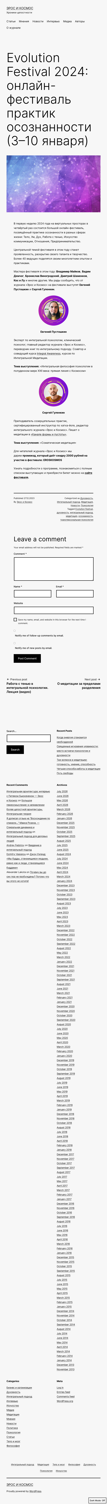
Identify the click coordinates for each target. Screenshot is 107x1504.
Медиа (67, 21)
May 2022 (62, 952)
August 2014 (64, 1329)
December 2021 (65, 966)
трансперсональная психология (76, 519)
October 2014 (64, 1320)
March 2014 (63, 1351)
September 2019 (66, 1073)
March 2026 (63, 809)
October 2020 (64, 1015)
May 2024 (62, 867)
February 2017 (64, 1194)
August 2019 (63, 1078)
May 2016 (62, 1235)
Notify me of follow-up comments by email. (39, 635)
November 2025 (66, 827)
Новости (37, 21)
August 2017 (63, 1172)
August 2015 (63, 1275)
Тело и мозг (13, 1441)
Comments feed (66, 1396)
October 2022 (64, 939)
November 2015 (65, 1261)
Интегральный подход (68, 502)
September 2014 (66, 1324)
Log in (60, 1387)
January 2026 (64, 818)
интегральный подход (81, 512)
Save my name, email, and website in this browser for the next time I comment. (52, 621)
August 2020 (64, 1024)
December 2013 (65, 1364)
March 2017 (63, 1190)
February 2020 (65, 1051)
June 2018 (62, 1136)
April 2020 (62, 1042)
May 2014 (62, 1342)
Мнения (24, 21)
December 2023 (66, 885)
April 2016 (62, 1239)
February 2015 (65, 1302)
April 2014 (62, 1347)
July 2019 (62, 1082)
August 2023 (64, 903)
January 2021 (64, 1002)
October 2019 (64, 1069)
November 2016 (65, 1208)
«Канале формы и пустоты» (48, 434)
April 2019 (62, 1096)
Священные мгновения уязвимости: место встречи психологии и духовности (77, 751)
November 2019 (65, 1064)
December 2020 (66, 1006)
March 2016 (63, 1243)
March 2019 (63, 1100)
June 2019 (62, 1087)
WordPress (35, 1491)
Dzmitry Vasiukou (16, 854)
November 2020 (66, 1011)
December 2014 (65, 1311)
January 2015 (64, 1306)
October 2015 (64, 1266)
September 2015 (66, 1270)
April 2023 (62, 921)
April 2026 (62, 804)
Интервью (53, 21)
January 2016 (64, 1252)
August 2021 (63, 984)
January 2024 (64, 881)
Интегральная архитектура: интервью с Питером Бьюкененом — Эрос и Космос (28, 796)
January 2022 (64, 961)
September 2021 (66, 979)
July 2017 (62, 1176)
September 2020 (66, 1020)
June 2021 (62, 988)
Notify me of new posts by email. (33, 648)
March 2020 (63, 1046)
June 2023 (63, 912)
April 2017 (62, 1185)
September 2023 (66, 899)
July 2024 (62, 858)
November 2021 (65, 970)
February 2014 (65, 1355)
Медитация (87, 502)
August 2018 (63, 1127)
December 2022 (66, 930)
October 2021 (64, 975)
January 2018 (64, 1149)
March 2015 (63, 1297)
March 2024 (63, 876)
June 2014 (62, 1338)
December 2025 (66, 822)
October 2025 (64, 831)
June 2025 (63, 849)
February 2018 (65, 1145)
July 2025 (62, 845)
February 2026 (65, 813)
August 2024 (64, 854)
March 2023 (63, 925)
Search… (11, 731)
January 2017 (64, 1199)
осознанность (85, 516)
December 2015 (65, 1257)
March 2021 (63, 993)
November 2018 (65, 1118)
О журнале (14, 27)
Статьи (11, 21)
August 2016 (63, 1221)
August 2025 (64, 840)
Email (60, 586)
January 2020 (64, 1055)
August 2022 (64, 948)
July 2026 (62, 791)
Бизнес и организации (19, 1387)
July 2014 (62, 1333)
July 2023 (62, 907)
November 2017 (65, 1158)
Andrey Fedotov (15, 845)
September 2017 (66, 1167)
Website (18, 603)
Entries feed (63, 1392)
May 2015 (62, 1288)
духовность (63, 512)
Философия (13, 1445)
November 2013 (65, 1369)
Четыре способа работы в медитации (78, 768)
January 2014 (64, 1360)
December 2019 (65, 1060)
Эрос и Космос (20, 8)
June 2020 (63, 1033)
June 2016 (62, 1230)
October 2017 (64, 1163)
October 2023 (64, 894)
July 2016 (62, 1226)
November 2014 (66, 1315)
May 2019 (62, 1091)
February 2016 (65, 1248)
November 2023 (66, 890)
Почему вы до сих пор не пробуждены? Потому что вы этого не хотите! (28, 876)
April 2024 (62, 872)
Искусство (13, 1405)
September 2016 (66, 1217)
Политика (12, 1428)
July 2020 (62, 1028)
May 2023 (62, 917)
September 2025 (66, 836)
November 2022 (66, 934)
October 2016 (64, 1212)
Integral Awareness (48, 353)
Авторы (80, 21)
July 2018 (62, 1132)
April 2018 (62, 1140)
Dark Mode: (95, 1500)
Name (18, 586)
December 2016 (65, 1203)
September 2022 (66, 943)
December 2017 (65, 1154)
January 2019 (64, 1109)
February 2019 (65, 1105)
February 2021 (65, 997)
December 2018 (65, 1114)
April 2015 (62, 1293)
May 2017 (62, 1181)
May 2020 (62, 1037)
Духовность (86, 498)
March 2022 (63, 957)
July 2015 (62, 1279)
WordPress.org (65, 1401)
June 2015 (62, 1284)
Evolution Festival (84, 509)
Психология (87, 505)
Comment (20, 553)
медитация (71, 516)
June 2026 (63, 796)
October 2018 (64, 1123)
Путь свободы (65, 773)
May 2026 (62, 800)
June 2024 (63, 863)
